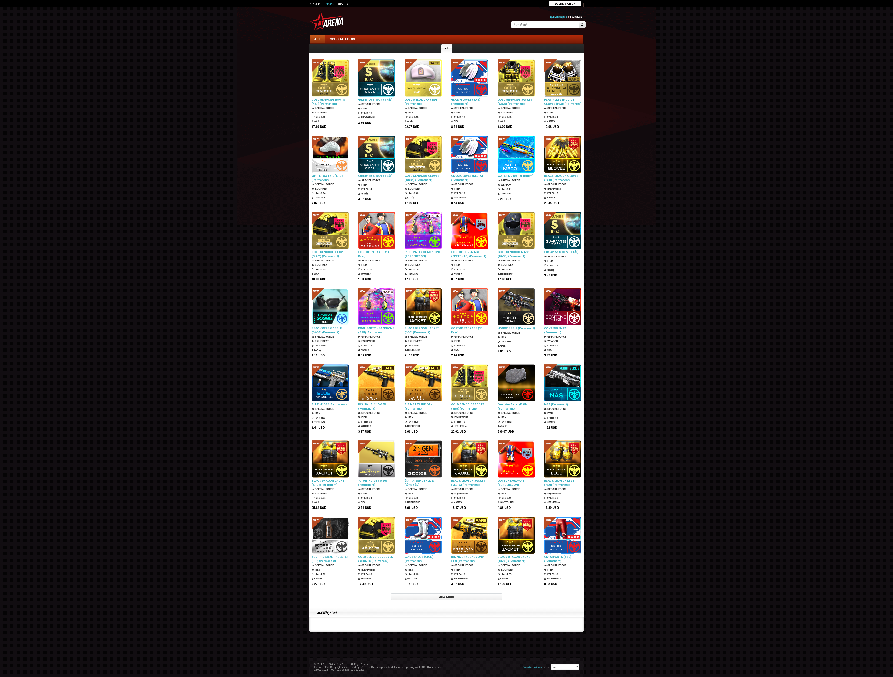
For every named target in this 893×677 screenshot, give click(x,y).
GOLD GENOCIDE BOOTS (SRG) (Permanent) (467, 406)
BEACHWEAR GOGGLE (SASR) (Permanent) (327, 330)
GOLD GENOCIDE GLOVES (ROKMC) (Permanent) (375, 559)
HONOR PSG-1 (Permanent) (516, 328)
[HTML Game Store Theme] (328, 21)
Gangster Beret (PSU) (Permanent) (512, 406)
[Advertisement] (446, 644)
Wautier (365, 273)
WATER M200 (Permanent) (515, 175)
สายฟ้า (503, 426)
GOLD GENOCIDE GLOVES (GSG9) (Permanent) (422, 178)
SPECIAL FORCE (343, 39)
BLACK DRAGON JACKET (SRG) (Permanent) (329, 482)
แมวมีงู (364, 193)
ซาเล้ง (410, 121)
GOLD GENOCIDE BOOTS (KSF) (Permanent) (328, 101)
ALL (317, 39)
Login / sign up (565, 3)
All (446, 48)
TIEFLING (319, 197)
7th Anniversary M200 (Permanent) (372, 482)
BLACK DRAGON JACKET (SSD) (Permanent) (422, 330)
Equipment (321, 112)
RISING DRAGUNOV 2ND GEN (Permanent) (467, 559)
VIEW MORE (446, 597)
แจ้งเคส (538, 667)
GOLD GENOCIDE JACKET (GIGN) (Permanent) (515, 101)
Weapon (505, 184)
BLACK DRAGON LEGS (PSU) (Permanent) (559, 482)
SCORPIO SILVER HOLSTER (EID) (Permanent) (330, 559)
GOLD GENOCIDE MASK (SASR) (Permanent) (514, 254)
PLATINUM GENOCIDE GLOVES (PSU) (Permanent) (562, 101)
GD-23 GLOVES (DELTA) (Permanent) (467, 178)
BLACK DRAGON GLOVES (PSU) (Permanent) (561, 178)
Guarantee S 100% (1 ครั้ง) (375, 99)
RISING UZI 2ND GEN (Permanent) (372, 406)
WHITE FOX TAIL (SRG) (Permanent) (327, 178)
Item (364, 108)
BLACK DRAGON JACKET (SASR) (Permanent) (515, 559)
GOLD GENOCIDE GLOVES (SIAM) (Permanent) (329, 254)
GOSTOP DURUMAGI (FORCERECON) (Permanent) (511, 483)
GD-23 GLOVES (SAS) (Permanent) (465, 101)
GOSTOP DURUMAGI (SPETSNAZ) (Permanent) (468, 254)
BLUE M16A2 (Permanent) (329, 404)
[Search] (582, 24)
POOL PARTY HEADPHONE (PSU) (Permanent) (376, 330)
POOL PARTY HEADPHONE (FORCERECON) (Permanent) (422, 254)
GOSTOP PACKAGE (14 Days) (373, 254)
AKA (316, 121)
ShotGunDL (367, 117)
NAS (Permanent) (556, 404)
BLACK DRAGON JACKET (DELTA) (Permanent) (468, 482)
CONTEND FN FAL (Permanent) (556, 330)
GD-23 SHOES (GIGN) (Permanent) (419, 559)
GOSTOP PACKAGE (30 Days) (466, 330)
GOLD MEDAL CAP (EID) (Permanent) (421, 101)
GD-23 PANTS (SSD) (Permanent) (557, 559)
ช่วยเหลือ (527, 667)
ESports (342, 3)
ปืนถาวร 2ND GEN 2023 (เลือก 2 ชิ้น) (420, 482)
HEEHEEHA (460, 197)
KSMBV (550, 121)
